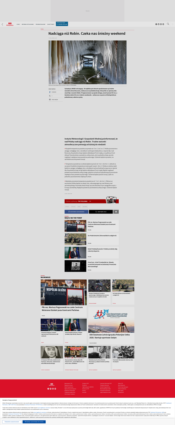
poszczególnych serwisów (44, 407)
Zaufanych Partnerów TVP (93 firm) (33, 404)
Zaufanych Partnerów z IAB (157, 412)
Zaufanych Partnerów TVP (15, 414)
